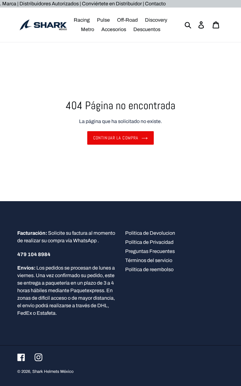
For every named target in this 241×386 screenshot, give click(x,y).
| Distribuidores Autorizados (48, 3)
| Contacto (154, 3)
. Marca (8, 3)
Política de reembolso (149, 269)
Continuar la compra (115, 138)
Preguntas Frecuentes (150, 251)
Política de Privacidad (149, 242)
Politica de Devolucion (150, 233)
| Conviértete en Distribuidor (111, 3)
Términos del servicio (148, 260)
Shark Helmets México (52, 371)
